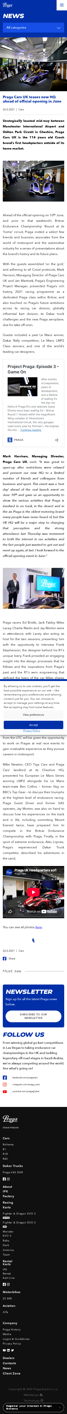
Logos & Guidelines (16, 1339)
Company (10, 1323)
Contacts (9, 1363)
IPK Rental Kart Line (9, 1274)
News (7, 1368)
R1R (5, 1154)
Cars (6, 1138)
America (8, 1250)
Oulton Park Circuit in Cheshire (28, 132)
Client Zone (11, 1373)
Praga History (11, 1329)
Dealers (9, 1358)
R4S (5, 1159)
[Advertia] (41, 1395)
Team (6, 1254)
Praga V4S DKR (13, 1172)
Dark (6, 1245)
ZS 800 (7, 1298)
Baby (6, 1240)
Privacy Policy (31, 730)
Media (7, 1334)
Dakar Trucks (13, 1166)
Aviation (9, 1306)
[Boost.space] (42, 1401)
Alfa (5, 1312)
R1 (4, 1149)
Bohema (8, 1144)
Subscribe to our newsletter (33, 1016)
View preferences (33, 714)
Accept (33, 725)
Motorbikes (11, 1292)
